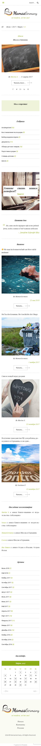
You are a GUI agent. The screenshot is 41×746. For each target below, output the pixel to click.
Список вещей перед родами (13, 376)
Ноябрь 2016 (6, 635)
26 (35, 682)
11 (30, 675)
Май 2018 (5, 573)
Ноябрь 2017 (6, 578)
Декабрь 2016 (6, 630)
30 (20, 685)
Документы (6, 142)
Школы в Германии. (20, 40)
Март (20, 27)
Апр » (35, 691)
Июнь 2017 (5, 601)
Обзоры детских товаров (10, 146)
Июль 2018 (5, 568)
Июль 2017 (5, 597)
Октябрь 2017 (6, 582)
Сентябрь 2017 (7, 587)
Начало (21, 721)
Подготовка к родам (9, 151)
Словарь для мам (8, 156)
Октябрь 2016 (6, 639)
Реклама (20, 728)
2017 (14, 27)
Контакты (20, 724)
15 (15, 678)
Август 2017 (6, 592)
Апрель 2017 (6, 611)
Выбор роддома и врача (10, 137)
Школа (20, 36)
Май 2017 (5, 606)
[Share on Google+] (20, 89)
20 (5, 682)
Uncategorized (6, 127)
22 (15, 682)
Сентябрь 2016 (7, 644)
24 (25, 682)
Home (8, 27)
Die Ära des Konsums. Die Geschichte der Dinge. (20, 314)
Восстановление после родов (12, 132)
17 (25, 678)
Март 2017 (5, 616)
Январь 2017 (6, 625)
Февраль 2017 (7, 620)
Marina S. (14, 77)
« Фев (6, 691)
